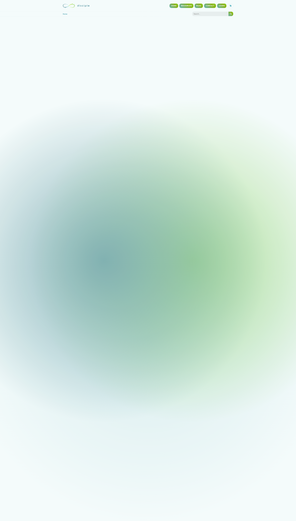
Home (173, 6)
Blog (198, 6)
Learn (222, 6)
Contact (210, 6)
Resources (186, 6)
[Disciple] (76, 6)
